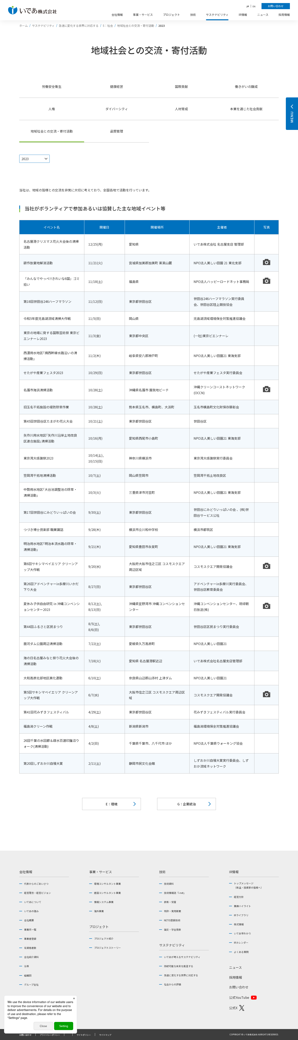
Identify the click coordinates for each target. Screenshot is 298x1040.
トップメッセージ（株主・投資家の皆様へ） (248, 885)
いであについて (32, 902)
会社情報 (25, 871)
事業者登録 (30, 938)
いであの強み (31, 911)
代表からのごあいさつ (36, 883)
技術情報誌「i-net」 (175, 892)
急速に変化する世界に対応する (181, 975)
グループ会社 (31, 984)
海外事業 (99, 911)
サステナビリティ (172, 945)
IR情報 (234, 871)
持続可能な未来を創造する (178, 966)
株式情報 (239, 924)
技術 (162, 871)
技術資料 (169, 883)
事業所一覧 (30, 929)
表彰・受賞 (170, 902)
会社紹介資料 (31, 957)
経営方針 (239, 897)
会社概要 (29, 920)
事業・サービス (100, 871)
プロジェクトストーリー (107, 947)
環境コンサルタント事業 (107, 883)
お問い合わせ (239, 987)
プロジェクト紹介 (104, 938)
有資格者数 (30, 947)
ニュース (235, 967)
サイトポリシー (84, 1035)
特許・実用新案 (172, 911)
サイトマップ (105, 1035)
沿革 (26, 966)
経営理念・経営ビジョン (37, 892)
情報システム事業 (104, 902)
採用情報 (235, 977)
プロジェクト (99, 926)
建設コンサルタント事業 (107, 892)
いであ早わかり (242, 933)
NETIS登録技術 (172, 920)
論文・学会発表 (172, 929)
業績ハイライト (242, 906)
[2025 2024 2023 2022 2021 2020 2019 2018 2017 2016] (34, 159)
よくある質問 (241, 952)
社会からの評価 (172, 984)
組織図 (27, 975)
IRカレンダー (241, 942)
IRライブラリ (241, 915)
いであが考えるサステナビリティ (182, 957)
